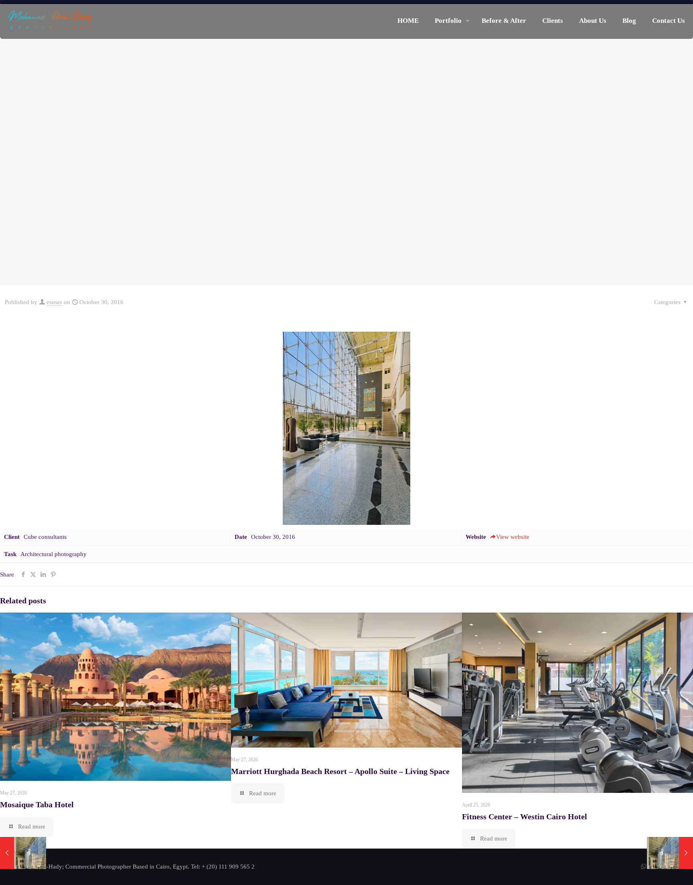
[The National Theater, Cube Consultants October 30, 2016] (670, 853)
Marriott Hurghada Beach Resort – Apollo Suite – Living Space (340, 771)
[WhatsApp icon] (643, 866)
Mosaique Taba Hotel (37, 804)
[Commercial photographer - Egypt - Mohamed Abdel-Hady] (50, 21)
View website (512, 537)
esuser (54, 302)
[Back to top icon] (654, 868)
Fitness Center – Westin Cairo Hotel (524, 816)
